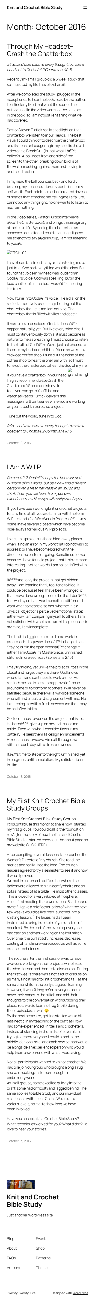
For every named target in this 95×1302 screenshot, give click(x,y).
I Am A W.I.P (24, 467)
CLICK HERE (35, 844)
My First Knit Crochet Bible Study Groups (46, 804)
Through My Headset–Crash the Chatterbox (40, 50)
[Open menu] (85, 7)
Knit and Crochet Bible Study (34, 7)
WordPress (80, 1293)
